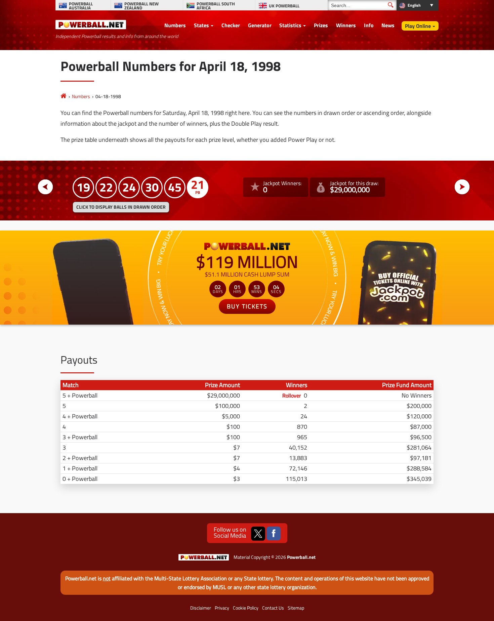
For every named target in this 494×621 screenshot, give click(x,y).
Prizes (321, 25)
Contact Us (273, 608)
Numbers (175, 25)
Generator (260, 25)
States (201, 25)
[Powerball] (63, 96)
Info (369, 25)
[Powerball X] (258, 534)
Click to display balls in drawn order (121, 207)
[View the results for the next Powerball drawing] (462, 187)
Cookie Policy (245, 608)
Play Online (418, 26)
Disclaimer (200, 608)
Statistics (290, 25)
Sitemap (296, 608)
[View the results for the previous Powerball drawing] (45, 187)
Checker (230, 25)
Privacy (222, 608)
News (388, 25)
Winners (346, 25)
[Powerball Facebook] (273, 534)
